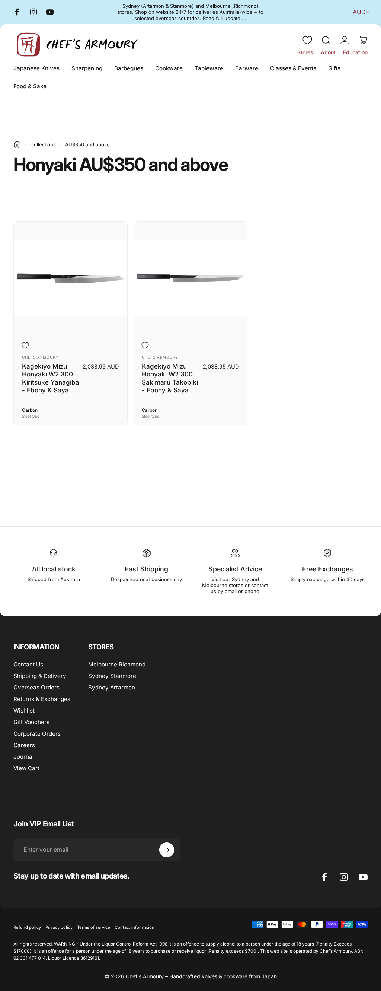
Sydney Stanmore (112, 675)
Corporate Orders (37, 733)
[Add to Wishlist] (26, 345)
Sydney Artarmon (111, 687)
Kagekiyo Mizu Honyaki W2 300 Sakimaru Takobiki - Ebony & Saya (170, 378)
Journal (23, 756)
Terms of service (93, 927)
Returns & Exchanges (41, 698)
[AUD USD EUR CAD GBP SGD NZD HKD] (359, 11)
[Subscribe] (166, 849)
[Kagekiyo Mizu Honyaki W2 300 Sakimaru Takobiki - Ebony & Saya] (190, 278)
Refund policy (27, 927)
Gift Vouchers (31, 722)
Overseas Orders (36, 687)
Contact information (134, 927)
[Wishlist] (307, 40)
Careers (24, 745)
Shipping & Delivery (39, 675)
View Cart (26, 768)
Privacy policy (59, 927)
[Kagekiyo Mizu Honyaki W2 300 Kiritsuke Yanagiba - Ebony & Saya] (70, 278)
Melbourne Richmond (116, 664)
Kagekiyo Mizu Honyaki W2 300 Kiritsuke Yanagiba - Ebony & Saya (50, 378)
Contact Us (28, 664)
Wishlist (24, 710)
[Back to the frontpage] (17, 144)
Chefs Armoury (40, 357)
